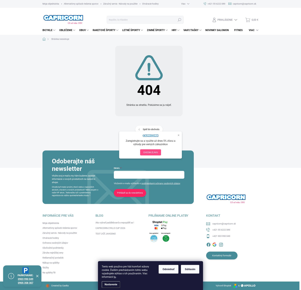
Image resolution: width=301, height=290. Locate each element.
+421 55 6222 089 (221, 230)
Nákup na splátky (50, 262)
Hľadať (179, 19)
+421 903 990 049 (221, 236)
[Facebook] (208, 244)
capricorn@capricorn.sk (224, 223)
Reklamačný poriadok (52, 257)
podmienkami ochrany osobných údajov (161, 183)
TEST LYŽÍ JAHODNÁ (105, 233)
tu (115, 276)
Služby (45, 267)
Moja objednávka (50, 4)
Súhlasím (190, 269)
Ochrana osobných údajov (55, 243)
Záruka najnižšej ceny (52, 252)
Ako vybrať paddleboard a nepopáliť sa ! (114, 222)
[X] (214, 244)
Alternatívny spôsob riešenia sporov (81, 4)
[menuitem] (49, 30)
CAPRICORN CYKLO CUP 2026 (110, 228)
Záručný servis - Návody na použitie (120, 4)
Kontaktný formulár (221, 255)
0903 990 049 (25, 279)
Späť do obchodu (151, 129)
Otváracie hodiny (150, 4)
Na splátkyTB (48, 272)
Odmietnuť (168, 269)
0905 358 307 (25, 282)
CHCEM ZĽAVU (150, 152)
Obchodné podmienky (53, 248)
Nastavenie (111, 284)
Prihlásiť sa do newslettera (130, 193)
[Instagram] (221, 244)
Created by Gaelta (60, 285)
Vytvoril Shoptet (223, 285)
